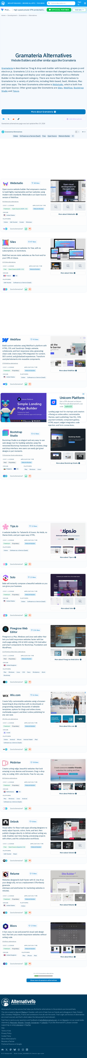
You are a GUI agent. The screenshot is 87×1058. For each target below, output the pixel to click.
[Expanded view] (76, 132)
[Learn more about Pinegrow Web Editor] (5, 629)
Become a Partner (7, 1041)
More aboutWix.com (66, 726)
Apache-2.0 (20, 847)
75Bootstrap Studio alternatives (12, 455)
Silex (60, 87)
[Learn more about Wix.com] (5, 696)
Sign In (79, 3)
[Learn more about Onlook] (5, 822)
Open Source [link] (52, 136)
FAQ (2, 1028)
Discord (65, 1020)
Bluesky (21, 1022)
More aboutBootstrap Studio (67, 463)
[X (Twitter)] (6, 1050)
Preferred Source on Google (11, 1044)
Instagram (35, 1022)
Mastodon (13, 1022)
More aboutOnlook (67, 853)
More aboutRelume (67, 905)
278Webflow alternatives (10, 363)
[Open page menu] (85, 3)
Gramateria (7, 68)
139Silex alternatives (9, 262)
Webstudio (58, 84)
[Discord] (2, 1050)
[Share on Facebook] (3, 119)
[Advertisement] (43, 33)
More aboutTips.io (67, 557)
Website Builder (38, 209)
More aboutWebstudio (67, 214)
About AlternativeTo (8, 1039)
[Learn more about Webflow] (5, 340)
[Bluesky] (15, 1050)
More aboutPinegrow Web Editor (67, 659)
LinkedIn (44, 1022)
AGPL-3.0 (24, 209)
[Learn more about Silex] (5, 242)
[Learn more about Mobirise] (5, 763)
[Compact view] (78, 132)
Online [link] (15, 136)
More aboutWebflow (67, 371)
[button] (68, 191)
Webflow (68, 87)
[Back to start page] (3, 3)
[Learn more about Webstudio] (5, 184)
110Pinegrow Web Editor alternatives (13, 652)
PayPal (28, 1025)
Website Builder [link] (64, 136)
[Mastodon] (11, 1050)
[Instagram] (23, 1050)
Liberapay (19, 1025)
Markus (24, 1012)
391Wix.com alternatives (10, 719)
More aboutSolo (67, 608)
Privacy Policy (6, 1033)
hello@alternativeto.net (48, 1020)
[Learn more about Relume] (5, 874)
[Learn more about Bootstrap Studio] (5, 433)
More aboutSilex (67, 273)
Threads (27, 1022)
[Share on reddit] (13, 119)
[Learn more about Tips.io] (5, 527)
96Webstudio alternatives (10, 201)
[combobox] (61, 3)
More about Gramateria (42, 111)
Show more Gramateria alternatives (43, 980)
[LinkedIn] (27, 1050)
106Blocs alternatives (9, 941)
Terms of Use (6, 1031)
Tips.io (16, 91)
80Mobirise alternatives (9, 778)
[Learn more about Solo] (5, 578)
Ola (17, 1012)
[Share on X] (8, 119)
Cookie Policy (6, 1036)
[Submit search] (49, 3)
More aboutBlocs (66, 957)
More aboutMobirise (66, 794)
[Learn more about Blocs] (5, 926)
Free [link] (44, 136)
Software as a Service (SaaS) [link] (30, 136)
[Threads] (19, 1050)
